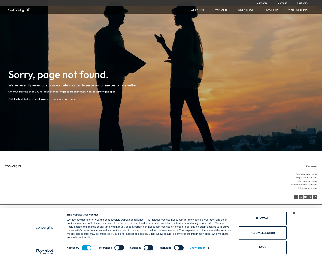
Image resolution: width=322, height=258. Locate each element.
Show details (197, 247)
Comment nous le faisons (303, 184)
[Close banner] (294, 213)
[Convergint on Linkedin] (301, 197)
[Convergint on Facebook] (296, 197)
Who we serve (245, 9)
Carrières (262, 2)
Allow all (262, 218)
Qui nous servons (307, 180)
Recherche (303, 2)
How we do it (271, 9)
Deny (262, 247)
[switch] (119, 247)
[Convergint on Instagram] (315, 197)
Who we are (197, 9)
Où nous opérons (307, 188)
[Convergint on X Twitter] (310, 197)
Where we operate (298, 9)
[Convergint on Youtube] (306, 197)
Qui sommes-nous (306, 173)
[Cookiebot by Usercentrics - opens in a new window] (44, 251)
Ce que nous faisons (306, 177)
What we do (220, 9)
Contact (282, 2)
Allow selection (263, 232)
